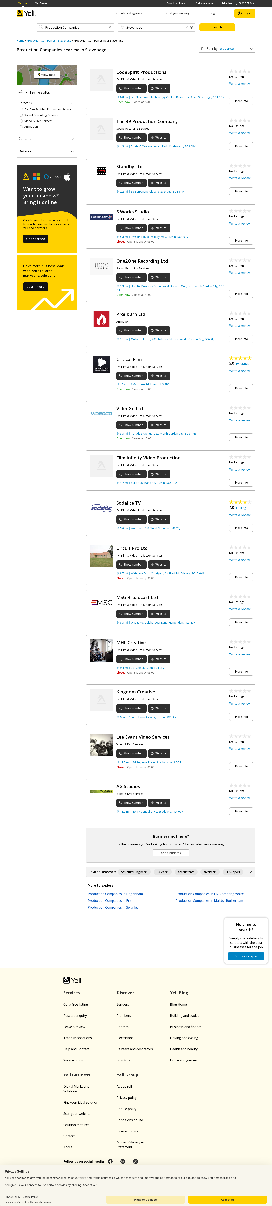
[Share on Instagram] (122, 1161)
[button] (109, 27)
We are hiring (73, 1060)
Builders (123, 1004)
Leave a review (74, 1027)
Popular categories (129, 13)
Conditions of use (130, 1120)
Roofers (123, 1027)
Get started (35, 239)
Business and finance (186, 1027)
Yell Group (127, 1075)
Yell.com (23, 3)
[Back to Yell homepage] (26, 13)
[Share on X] (135, 1161)
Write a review (239, 83)
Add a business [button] (171, 853)
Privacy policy (127, 1097)
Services (71, 992)
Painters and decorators (135, 1049)
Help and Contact (76, 1049)
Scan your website (76, 1113)
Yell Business (42, 3)
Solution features (76, 1125)
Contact (69, 1136)
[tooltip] (191, 27)
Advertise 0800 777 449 (238, 3)
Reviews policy (127, 1131)
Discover (125, 992)
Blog (211, 13)
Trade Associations (77, 1038)
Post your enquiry (177, 13)
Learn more (36, 286)
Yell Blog (179, 992)
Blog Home (178, 1004)
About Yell (124, 1086)
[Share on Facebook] (110, 1161)
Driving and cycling (184, 1038)
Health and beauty (184, 1049)
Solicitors (123, 1060)
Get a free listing (205, 3)
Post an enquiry (75, 1015)
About (67, 1147)
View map (48, 75)
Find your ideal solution (80, 1102)
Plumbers (124, 1015)
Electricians (125, 1038)
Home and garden (183, 1060)
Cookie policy (126, 1109)
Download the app (177, 3)
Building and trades (184, 1015)
